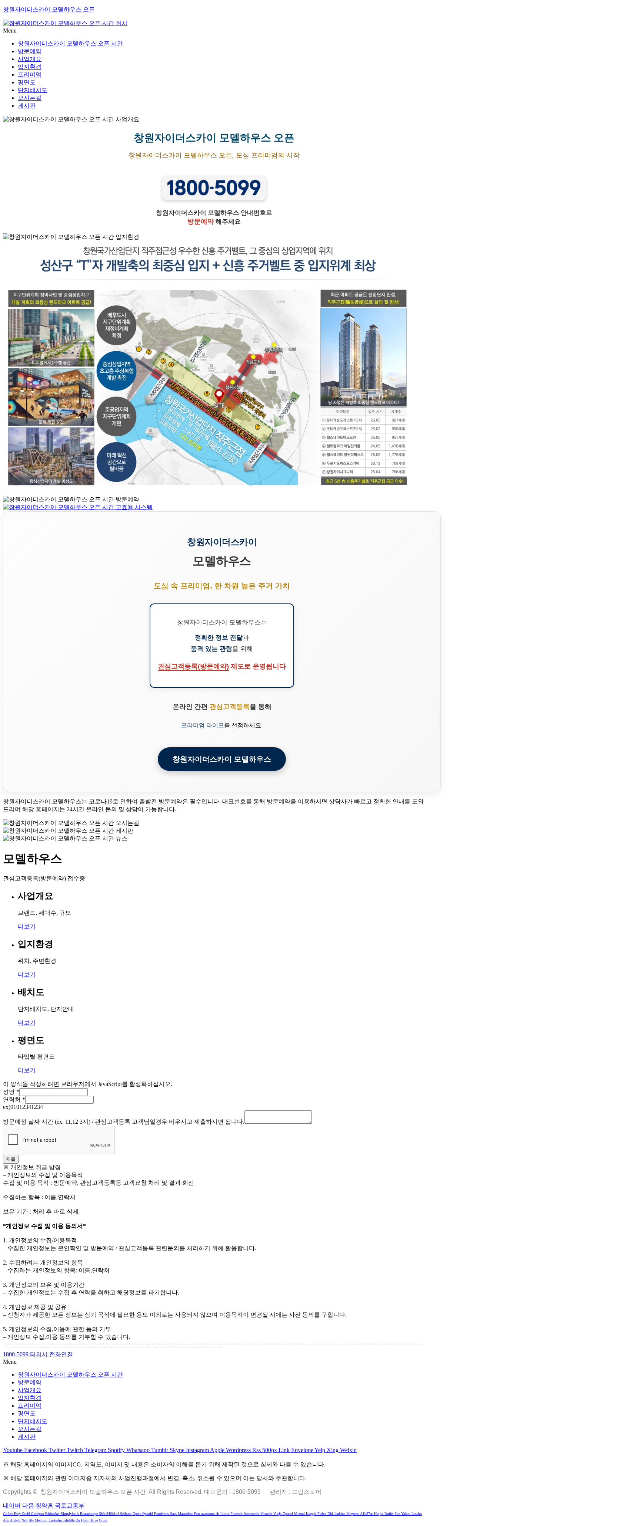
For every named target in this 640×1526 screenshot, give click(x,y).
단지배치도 (32, 90)
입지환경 (29, 67)
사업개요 (29, 59)
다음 (28, 1505)
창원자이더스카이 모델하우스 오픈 (49, 9)
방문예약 (29, 51)
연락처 (14, 1099)
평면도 (27, 82)
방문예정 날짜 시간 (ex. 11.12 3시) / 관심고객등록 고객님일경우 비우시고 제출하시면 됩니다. (123, 1122)
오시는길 (29, 98)
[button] (320, 30)
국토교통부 (69, 1505)
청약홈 (44, 1505)
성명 (11, 1092)
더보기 (27, 926)
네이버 (12, 1505)
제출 (11, 1159)
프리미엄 (29, 74)
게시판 (27, 105)
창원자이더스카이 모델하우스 (222, 759)
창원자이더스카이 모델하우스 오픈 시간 (70, 43)
